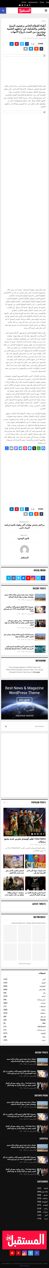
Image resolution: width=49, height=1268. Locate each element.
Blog (47, 2)
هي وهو (43, 1016)
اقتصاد (43, 983)
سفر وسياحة (41, 1000)
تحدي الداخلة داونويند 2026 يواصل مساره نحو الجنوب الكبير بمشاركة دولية (19, 635)
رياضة (44, 996)
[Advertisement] (24, 477)
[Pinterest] (18, 1253)
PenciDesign (25, 1265)
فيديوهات (43, 1006)
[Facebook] (36, 1253)
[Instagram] (24, 1253)
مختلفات (43, 1013)
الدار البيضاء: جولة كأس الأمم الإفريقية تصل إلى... (36, 871)
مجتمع (43, 1010)
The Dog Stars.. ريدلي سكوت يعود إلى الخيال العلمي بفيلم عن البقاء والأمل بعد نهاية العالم (19, 622)
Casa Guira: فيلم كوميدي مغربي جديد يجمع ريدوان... (25, 840)
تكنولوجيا (43, 986)
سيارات (43, 1003)
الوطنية (43, 1033)
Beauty (43, 1020)
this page (36, 672)
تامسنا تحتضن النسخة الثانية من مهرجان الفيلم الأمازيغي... (35, 893)
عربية (44, 1040)
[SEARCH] (5, 726)
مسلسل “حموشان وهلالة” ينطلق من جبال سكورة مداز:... (14, 893)
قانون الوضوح (23, 538)
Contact (23, 2)
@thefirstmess (24, 964)
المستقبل (41, 38)
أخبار (44, 979)
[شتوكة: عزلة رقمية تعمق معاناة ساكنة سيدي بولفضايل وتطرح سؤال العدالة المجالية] (40, 597)
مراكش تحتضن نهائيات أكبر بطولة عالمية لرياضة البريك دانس (24, 526)
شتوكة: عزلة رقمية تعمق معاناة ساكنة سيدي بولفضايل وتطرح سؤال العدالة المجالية (19, 595)
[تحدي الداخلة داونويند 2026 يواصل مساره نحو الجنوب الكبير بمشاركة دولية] (40, 637)
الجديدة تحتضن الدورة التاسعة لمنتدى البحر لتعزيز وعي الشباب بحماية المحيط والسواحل (19, 647)
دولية (44, 1037)
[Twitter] (30, 1253)
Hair (44, 1023)
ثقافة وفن (42, 989)
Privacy (42, 2)
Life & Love (42, 1026)
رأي (44, 993)
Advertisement (33, 2)
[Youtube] (12, 1253)
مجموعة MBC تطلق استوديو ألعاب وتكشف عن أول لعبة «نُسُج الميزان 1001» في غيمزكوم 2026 (19, 609)
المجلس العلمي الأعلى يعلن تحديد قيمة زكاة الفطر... (15, 871)
